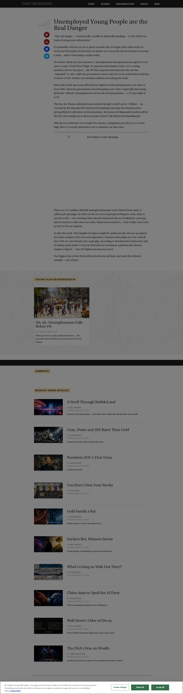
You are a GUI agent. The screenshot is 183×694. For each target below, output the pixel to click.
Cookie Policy (15, 691)
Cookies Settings (120, 687)
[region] (91, 687)
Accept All (160, 687)
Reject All (140, 687)
